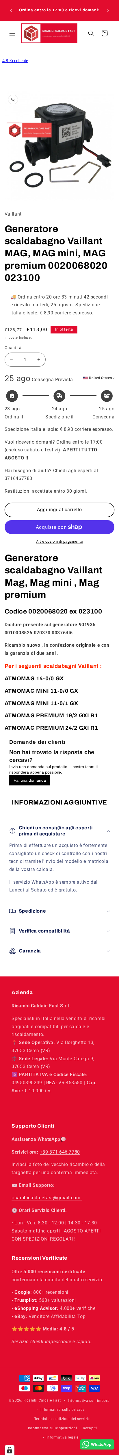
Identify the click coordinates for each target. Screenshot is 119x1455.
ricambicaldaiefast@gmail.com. (47, 1197)
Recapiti (90, 1428)
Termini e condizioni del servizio (62, 1419)
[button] (12, 33)
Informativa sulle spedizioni (52, 1428)
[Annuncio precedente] (11, 10)
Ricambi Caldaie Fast (42, 1400)
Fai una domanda (30, 780)
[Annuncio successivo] (108, 10)
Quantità (13, 347)
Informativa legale (63, 1437)
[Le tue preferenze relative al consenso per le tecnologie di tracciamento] (9, 1450)
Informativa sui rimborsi (89, 1401)
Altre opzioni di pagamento (59, 541)
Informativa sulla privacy (62, 1410)
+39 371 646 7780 (60, 1152)
